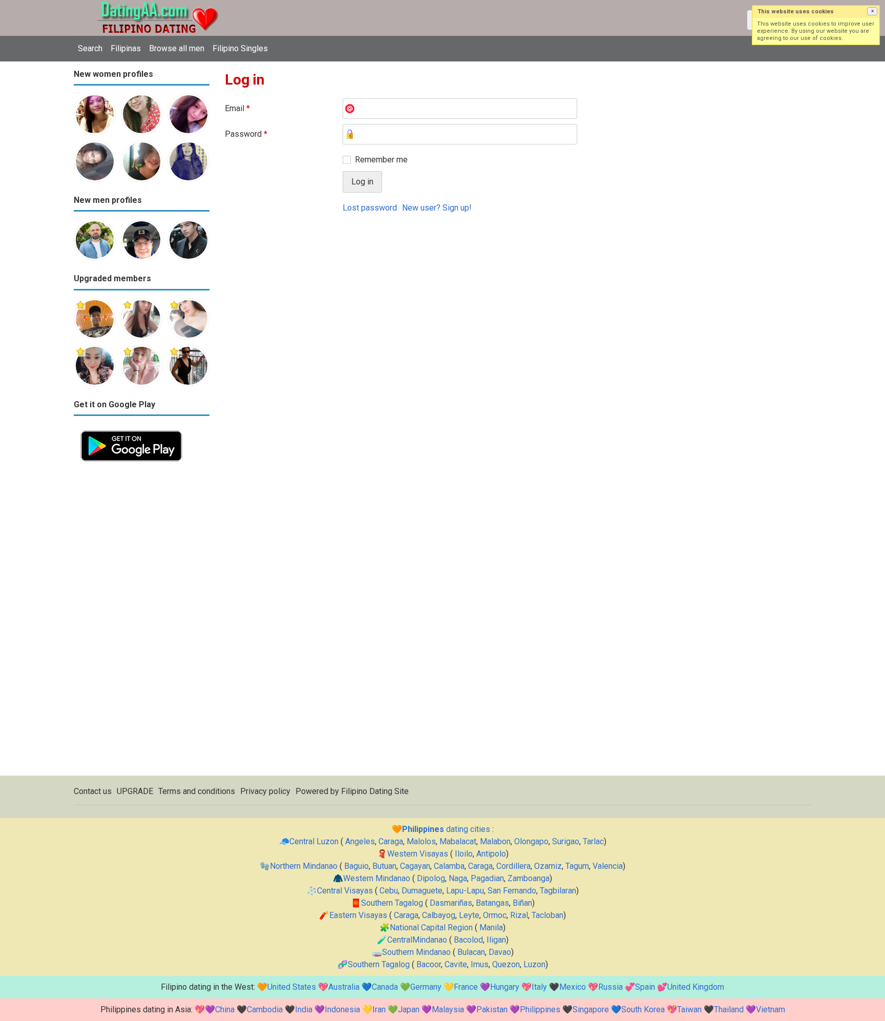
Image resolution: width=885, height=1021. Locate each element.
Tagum (577, 866)
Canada (385, 987)
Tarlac (593, 841)
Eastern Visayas (358, 915)
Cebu (389, 890)
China (225, 1009)
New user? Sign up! (437, 208)
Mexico (572, 987)
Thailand (729, 1009)
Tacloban (547, 915)
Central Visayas (345, 890)
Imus (480, 964)
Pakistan (492, 1009)
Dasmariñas (451, 903)
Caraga (390, 841)
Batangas (492, 903)
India (303, 1009)
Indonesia (342, 1009)
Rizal (519, 915)
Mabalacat (457, 841)
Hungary (504, 987)
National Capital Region (431, 927)
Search (90, 48)
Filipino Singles (240, 48)
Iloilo (464, 854)
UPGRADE (135, 791)
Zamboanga (529, 878)
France (466, 987)
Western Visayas (417, 854)
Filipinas (126, 48)
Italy (539, 987)
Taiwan (689, 1009)
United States (291, 987)
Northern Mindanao (304, 866)
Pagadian (487, 878)
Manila (491, 927)
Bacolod (468, 940)
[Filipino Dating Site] (150, 6)
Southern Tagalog (392, 903)
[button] (872, 11)
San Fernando (512, 890)
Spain (645, 987)
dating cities (446, 829)
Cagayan (415, 866)
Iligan (496, 940)
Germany (425, 987)
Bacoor (428, 964)
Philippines (540, 1009)
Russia (610, 987)
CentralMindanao (417, 940)
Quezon (506, 964)
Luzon (534, 964)
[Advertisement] (141, 622)
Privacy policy (265, 791)
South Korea (643, 1009)
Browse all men (176, 48)
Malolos (421, 841)
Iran (379, 1009)
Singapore (591, 1009)
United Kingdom (695, 987)
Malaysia (448, 1009)
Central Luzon (314, 841)
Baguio (356, 866)
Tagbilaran (558, 890)
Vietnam (770, 1009)
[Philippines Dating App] (131, 429)
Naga (458, 878)
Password (246, 134)
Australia (344, 987)
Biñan (522, 903)
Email (237, 108)
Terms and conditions (196, 791)
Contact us (93, 791)
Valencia (608, 866)
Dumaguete (422, 890)
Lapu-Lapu (465, 890)
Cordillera (513, 866)
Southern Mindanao (416, 952)
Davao (500, 952)
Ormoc (495, 915)
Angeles (360, 841)
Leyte (469, 915)
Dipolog (431, 878)
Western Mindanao (376, 878)
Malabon (495, 841)
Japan (408, 1009)
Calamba (449, 866)
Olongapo (531, 841)
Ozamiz (548, 866)
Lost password (370, 208)
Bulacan (471, 952)
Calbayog (438, 915)
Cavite (456, 964)
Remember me (381, 159)
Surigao (565, 841)
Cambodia (265, 1009)
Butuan (384, 866)
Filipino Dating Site (375, 791)
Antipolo (491, 854)
